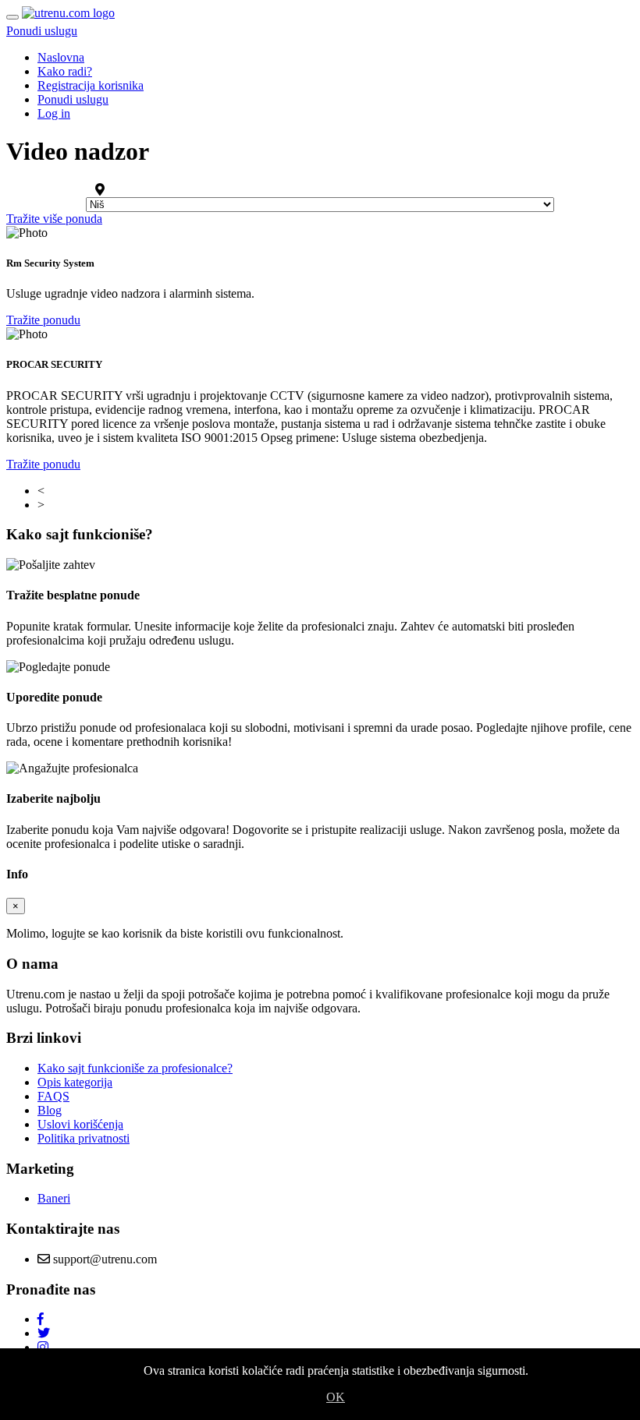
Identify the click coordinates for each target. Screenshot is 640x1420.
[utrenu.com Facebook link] (40, 1319)
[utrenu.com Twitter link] (43, 1333)
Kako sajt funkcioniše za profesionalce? (135, 1068)
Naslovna (60, 57)
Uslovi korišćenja (80, 1124)
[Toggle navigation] (12, 17)
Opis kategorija (74, 1082)
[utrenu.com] (68, 12)
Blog (49, 1110)
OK (335, 1397)
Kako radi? (64, 71)
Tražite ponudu (43, 320)
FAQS (53, 1096)
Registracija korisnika (90, 85)
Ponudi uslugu (41, 30)
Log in (53, 113)
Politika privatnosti (83, 1138)
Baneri (53, 1198)
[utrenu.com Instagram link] (42, 1347)
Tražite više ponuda (54, 218)
